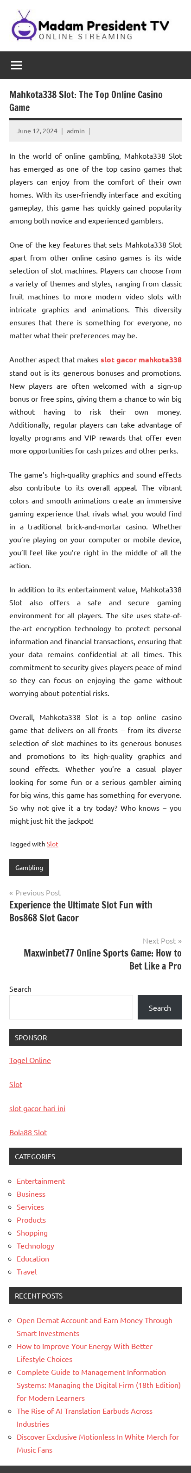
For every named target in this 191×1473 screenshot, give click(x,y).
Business (31, 1193)
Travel (27, 1271)
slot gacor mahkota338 (141, 359)
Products (31, 1219)
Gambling (29, 867)
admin (76, 130)
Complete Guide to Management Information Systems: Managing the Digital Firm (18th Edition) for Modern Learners (99, 1384)
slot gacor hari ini (37, 1108)
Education (33, 1258)
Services (30, 1206)
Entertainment (41, 1180)
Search (20, 988)
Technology (35, 1245)
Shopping (32, 1232)
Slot (52, 843)
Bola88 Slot (28, 1132)
